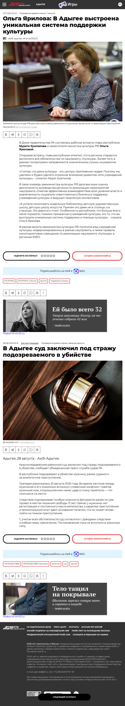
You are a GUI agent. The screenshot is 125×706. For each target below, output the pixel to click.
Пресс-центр (60, 627)
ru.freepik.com (27, 442)
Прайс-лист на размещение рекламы (91, 631)
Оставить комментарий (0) (97, 256)
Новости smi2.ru (14, 333)
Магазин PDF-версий (91, 627)
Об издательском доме (39, 627)
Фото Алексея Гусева (26, 127)
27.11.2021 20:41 (10, 13)
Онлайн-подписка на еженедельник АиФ (48, 631)
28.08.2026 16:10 (10, 343)
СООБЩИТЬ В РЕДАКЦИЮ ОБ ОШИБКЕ (90, 635)
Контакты (74, 627)
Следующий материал (64, 697)
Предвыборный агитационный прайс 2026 (48, 635)
